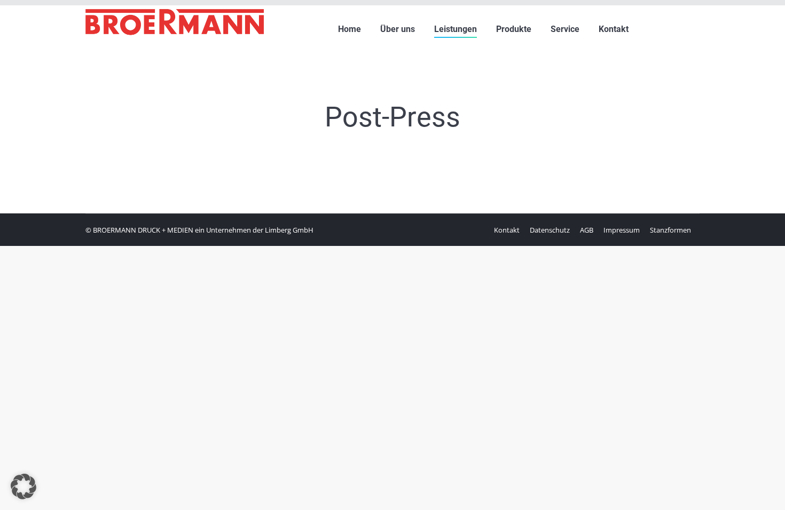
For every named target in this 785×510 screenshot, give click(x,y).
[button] (23, 486)
